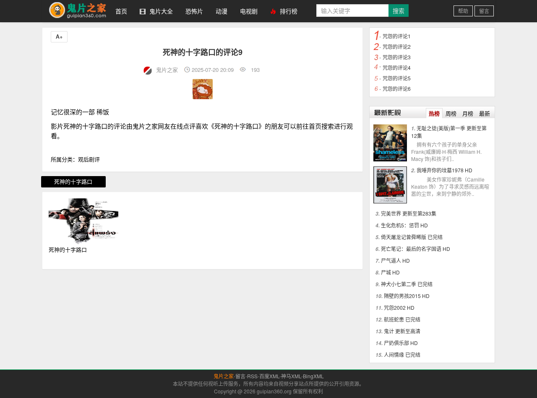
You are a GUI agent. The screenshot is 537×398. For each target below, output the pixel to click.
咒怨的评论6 (397, 88)
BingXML (313, 376)
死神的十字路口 (73, 181)
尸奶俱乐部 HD (401, 342)
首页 (121, 11)
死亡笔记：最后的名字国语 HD (415, 248)
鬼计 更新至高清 (402, 331)
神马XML (291, 376)
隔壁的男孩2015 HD (407, 295)
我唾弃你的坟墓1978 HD (444, 170)
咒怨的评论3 (397, 57)
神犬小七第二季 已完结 (407, 283)
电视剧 (249, 11)
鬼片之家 (75, 11)
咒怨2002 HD (399, 307)
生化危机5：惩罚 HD (404, 225)
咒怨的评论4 (397, 67)
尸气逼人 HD (395, 260)
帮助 (463, 10)
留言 (484, 10)
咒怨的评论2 (397, 46)
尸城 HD (390, 272)
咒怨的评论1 (397, 36)
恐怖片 (194, 11)
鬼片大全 (160, 11)
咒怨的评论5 (397, 78)
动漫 (221, 11)
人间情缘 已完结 (402, 354)
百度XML (269, 376)
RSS (252, 376)
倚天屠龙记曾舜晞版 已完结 (412, 236)
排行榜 (287, 11)
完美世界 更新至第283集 (408, 213)
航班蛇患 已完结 (402, 319)
